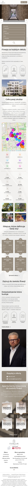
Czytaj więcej (5, 327)
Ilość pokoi (5, 26)
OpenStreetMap (19, 150)
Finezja (17, 474)
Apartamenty (6, 456)
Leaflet (9, 150)
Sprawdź (7, 251)
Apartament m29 (7, 260)
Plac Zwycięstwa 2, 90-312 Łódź (20, 458)
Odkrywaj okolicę (6, 458)
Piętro (4, 36)
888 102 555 (11, 376)
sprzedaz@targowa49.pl (14, 379)
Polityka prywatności (6, 474)
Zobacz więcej (13, 435)
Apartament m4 (20, 260)
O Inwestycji (6, 454)
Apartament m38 (20, 242)
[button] (18, 145)
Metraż (5, 31)
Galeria (5, 462)
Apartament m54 (7, 242)
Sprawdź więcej (13, 275)
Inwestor (6, 460)
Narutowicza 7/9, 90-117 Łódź (20, 464)
